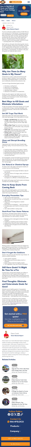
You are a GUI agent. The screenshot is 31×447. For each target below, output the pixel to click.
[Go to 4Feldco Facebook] (9, 414)
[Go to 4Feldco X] (15, 414)
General (13, 20)
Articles (8, 20)
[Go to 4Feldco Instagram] (12, 414)
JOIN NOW (24, 13)
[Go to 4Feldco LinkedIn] (18, 414)
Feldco (2, 20)
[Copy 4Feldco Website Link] (21, 414)
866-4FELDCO (17, 422)
